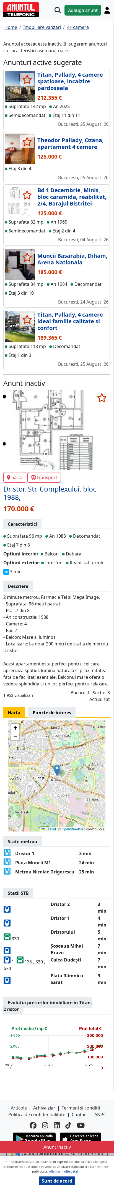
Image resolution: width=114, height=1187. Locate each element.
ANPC (100, 1114)
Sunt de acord (57, 1181)
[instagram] (45, 1125)
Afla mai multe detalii (64, 1171)
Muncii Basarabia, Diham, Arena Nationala (72, 259)
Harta (14, 713)
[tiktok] (68, 1125)
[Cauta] (57, 10)
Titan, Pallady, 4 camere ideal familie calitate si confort (70, 321)
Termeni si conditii (81, 1108)
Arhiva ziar (44, 1108)
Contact (80, 1114)
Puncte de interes (52, 713)
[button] (56, 770)
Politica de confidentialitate (36, 1114)
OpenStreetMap (74, 829)
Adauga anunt (83, 10)
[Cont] (107, 10)
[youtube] (81, 1125)
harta (17, 477)
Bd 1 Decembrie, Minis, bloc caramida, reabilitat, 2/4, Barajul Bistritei (72, 196)
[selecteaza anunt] (27, 79)
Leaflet (50, 829)
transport (47, 477)
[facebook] (33, 1125)
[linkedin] (57, 1125)
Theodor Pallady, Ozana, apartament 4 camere (70, 143)
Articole (19, 1108)
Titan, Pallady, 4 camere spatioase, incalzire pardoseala (70, 81)
